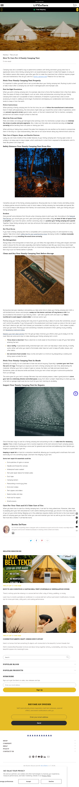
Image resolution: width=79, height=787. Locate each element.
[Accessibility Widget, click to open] (75, 393)
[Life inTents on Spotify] (42, 757)
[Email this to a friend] (47, 540)
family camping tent (40, 77)
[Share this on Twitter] (31, 540)
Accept (28, 781)
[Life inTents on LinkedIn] (44, 757)
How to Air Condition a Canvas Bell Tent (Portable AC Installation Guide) (36, 589)
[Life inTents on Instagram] (77, 514)
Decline (51, 781)
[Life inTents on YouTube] (77, 527)
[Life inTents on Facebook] (77, 523)
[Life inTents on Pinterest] (77, 518)
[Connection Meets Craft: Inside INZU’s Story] (39, 619)
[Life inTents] (39, 5)
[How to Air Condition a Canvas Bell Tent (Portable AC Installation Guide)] (39, 569)
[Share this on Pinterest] (42, 540)
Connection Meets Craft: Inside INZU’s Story (23, 639)
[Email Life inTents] (77, 531)
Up (40, 690)
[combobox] (36, 657)
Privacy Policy (46, 776)
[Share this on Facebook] (36, 540)
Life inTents (44, 766)
